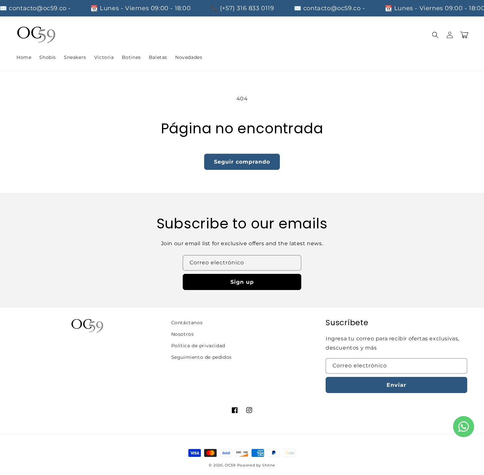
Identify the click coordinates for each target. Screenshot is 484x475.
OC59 (230, 465)
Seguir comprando (242, 162)
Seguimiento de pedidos (201, 357)
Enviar (396, 385)
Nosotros (182, 334)
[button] (435, 35)
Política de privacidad (198, 346)
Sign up (242, 282)
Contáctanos (187, 323)
